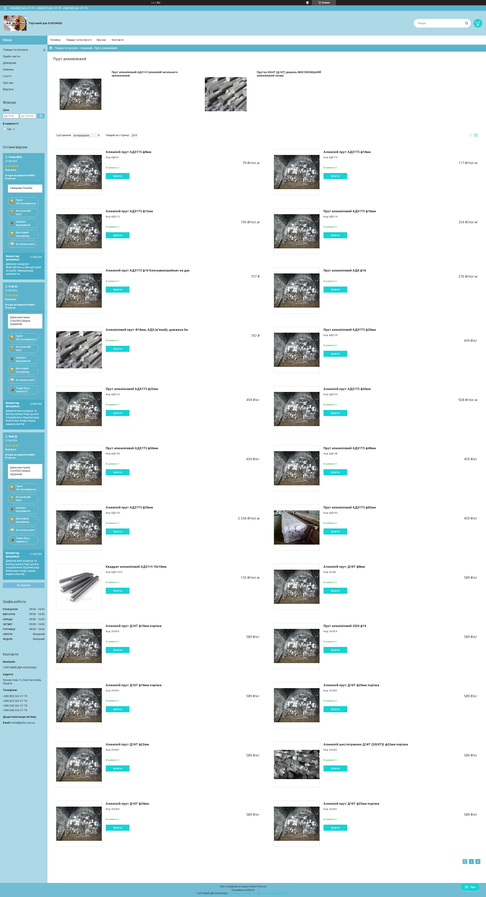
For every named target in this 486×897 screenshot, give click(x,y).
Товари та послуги (77, 39)
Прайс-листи (11, 56)
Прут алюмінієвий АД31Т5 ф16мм (349, 211)
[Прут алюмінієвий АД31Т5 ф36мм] (79, 468)
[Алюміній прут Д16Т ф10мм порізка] (79, 646)
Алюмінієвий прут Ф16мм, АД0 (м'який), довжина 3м (147, 329)
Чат (473, 887)
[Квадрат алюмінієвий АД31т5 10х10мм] (79, 587)
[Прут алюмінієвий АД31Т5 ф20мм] (297, 350)
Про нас (101, 39)
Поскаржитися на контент (243, 893)
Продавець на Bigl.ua (243, 890)
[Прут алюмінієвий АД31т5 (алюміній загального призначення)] (80, 94)
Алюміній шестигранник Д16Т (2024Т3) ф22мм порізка (365, 744)
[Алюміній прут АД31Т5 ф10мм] (297, 172)
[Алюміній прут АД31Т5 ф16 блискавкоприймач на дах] (79, 290)
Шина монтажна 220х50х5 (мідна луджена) (20, 320)
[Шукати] (466, 23)
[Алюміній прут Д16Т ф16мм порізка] (79, 705)
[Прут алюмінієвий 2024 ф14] (297, 646)
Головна (55, 39)
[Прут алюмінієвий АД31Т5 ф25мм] (79, 409)
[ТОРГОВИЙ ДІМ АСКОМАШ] (15, 22)
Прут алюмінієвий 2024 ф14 (344, 626)
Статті (7, 76)
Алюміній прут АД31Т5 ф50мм (129, 507)
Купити (117, 176)
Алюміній (86, 48)
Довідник (9, 62)
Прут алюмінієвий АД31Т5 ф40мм (349, 448)
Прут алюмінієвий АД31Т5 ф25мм (132, 389)
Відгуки (8, 89)
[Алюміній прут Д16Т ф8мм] (297, 587)
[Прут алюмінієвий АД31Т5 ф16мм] (297, 231)
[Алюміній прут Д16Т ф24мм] (79, 824)
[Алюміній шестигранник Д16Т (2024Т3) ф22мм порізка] (297, 764)
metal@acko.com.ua (23, 722)
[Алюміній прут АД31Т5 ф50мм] (79, 527)
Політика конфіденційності (274, 893)
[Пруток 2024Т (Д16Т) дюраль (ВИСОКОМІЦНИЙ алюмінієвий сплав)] (225, 94)
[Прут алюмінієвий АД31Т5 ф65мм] (297, 527)
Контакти (118, 39)
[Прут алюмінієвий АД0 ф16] (297, 290)
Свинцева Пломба (21, 188)
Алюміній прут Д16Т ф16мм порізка (133, 685)
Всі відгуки (24, 585)
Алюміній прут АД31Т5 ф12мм (129, 211)
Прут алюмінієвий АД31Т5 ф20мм (349, 329)
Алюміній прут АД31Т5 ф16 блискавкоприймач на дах (148, 270)
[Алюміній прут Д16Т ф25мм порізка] (297, 824)
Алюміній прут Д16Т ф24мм (127, 803)
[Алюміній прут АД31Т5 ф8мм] (79, 172)
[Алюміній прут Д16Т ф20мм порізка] (297, 705)
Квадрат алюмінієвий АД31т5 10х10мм (136, 566)
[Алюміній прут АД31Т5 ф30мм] (297, 409)
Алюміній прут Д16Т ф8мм (344, 566)
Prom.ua (261, 886)
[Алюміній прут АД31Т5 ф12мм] (79, 231)
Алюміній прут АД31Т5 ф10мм (347, 152)
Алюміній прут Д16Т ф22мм (127, 744)
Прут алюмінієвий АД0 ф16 (344, 270)
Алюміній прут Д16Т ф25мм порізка (351, 803)
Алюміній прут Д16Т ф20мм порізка (351, 685)
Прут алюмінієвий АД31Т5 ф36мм (132, 448)
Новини (8, 69)
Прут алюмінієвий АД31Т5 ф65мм (349, 507)
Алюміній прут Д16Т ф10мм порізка (133, 626)
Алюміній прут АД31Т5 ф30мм (347, 389)
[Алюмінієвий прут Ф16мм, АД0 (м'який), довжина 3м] (79, 350)
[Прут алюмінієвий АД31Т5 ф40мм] (297, 468)
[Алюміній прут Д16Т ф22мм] (79, 764)
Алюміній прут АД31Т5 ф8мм (128, 152)
